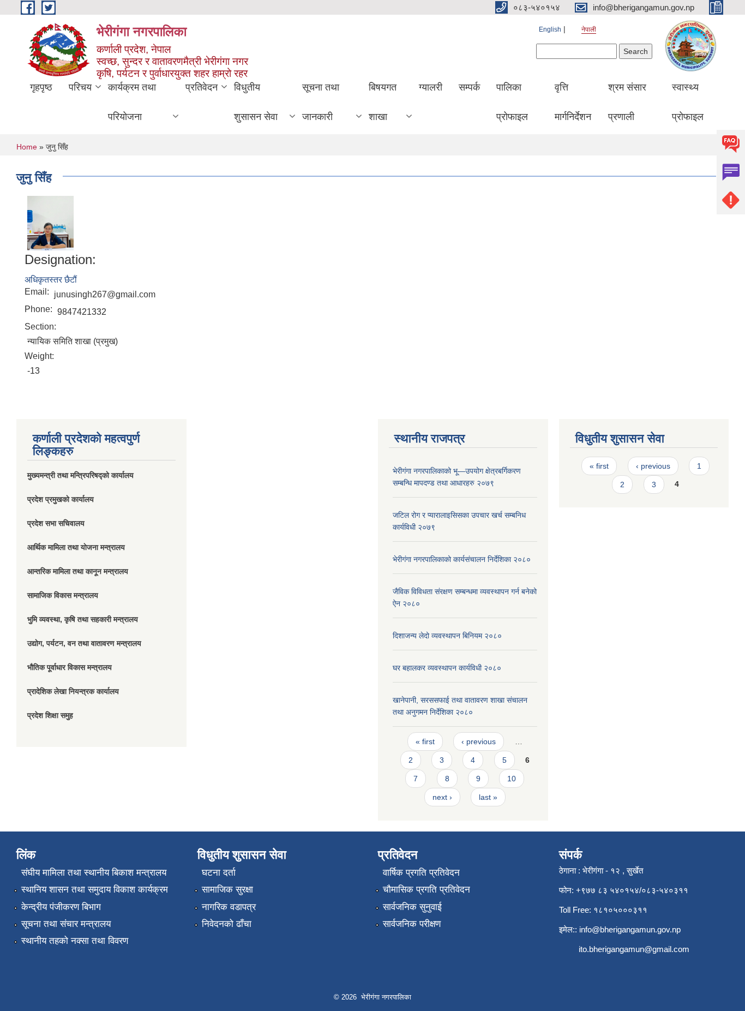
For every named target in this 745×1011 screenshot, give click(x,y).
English (550, 29)
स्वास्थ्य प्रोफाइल (688, 102)
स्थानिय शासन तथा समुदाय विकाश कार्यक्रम (94, 889)
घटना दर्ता (219, 873)
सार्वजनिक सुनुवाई (412, 907)
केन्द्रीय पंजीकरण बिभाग (61, 907)
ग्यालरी (430, 87)
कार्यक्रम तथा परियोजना (132, 102)
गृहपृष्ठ (41, 87)
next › (442, 797)
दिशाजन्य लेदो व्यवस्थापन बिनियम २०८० (447, 635)
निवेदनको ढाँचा (226, 924)
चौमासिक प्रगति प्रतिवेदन (426, 889)
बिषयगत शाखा (382, 102)
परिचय (80, 87)
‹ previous (478, 741)
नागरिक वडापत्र (229, 907)
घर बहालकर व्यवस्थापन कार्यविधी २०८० (447, 667)
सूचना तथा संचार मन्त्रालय (66, 924)
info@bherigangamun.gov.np (630, 929)
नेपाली (588, 29)
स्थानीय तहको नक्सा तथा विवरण (74, 941)
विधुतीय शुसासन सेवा (256, 102)
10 (511, 778)
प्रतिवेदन (201, 87)
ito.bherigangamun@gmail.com (634, 949)
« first (425, 741)
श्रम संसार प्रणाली (627, 102)
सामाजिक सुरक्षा (227, 889)
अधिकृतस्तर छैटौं (51, 279)
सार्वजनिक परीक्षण (412, 924)
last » (488, 797)
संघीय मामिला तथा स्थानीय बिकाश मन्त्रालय (93, 873)
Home (26, 146)
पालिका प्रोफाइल (512, 102)
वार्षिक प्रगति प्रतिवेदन (421, 873)
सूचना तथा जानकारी (320, 102)
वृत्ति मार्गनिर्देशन (573, 102)
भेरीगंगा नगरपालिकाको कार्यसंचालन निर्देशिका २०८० (462, 559)
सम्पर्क (469, 87)
